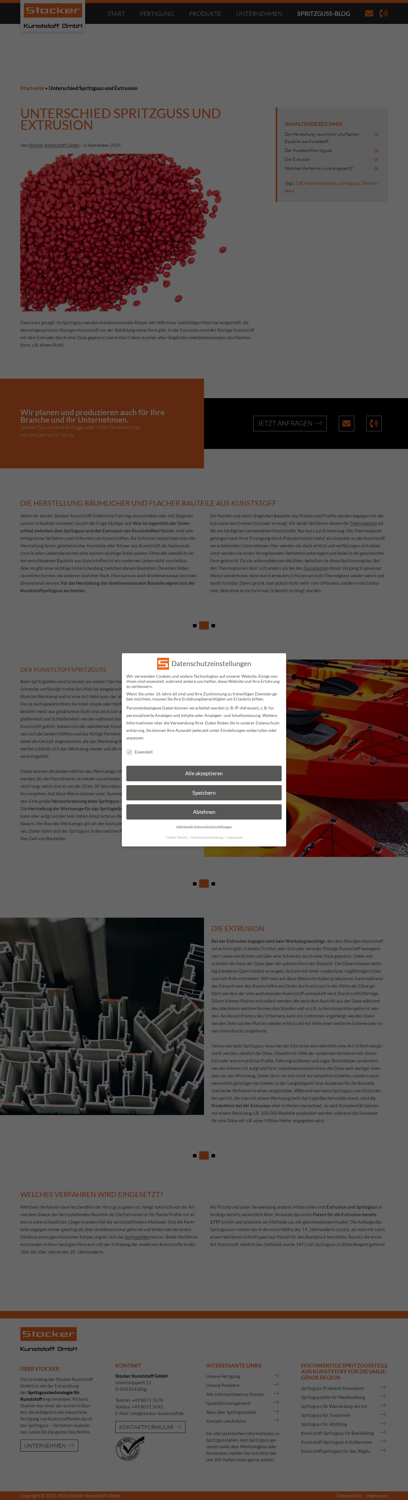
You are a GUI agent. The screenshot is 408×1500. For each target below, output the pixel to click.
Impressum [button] (235, 838)
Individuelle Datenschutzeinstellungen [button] (204, 827)
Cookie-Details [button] (177, 838)
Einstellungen (233, 730)
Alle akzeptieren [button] (204, 773)
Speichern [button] (204, 793)
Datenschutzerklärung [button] (207, 838)
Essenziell (144, 751)
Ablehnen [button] (204, 812)
